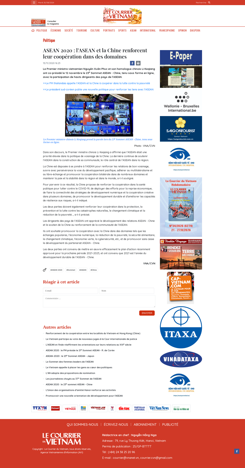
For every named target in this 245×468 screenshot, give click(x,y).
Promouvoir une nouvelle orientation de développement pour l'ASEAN (84, 395)
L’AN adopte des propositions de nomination (70, 373)
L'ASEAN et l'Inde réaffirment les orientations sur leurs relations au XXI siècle (88, 344)
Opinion (182, 30)
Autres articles (57, 327)
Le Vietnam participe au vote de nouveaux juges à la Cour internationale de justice (91, 339)
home (33, 30)
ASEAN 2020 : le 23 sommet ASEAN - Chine (69, 384)
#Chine (94, 270)
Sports (122, 30)
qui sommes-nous (82, 424)
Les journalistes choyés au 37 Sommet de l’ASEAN (73, 378)
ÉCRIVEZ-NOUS (116, 424)
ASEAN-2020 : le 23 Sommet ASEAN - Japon (70, 356)
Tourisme (81, 30)
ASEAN (133, 30)
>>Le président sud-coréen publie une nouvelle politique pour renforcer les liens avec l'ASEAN (98, 89)
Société (69, 30)
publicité (170, 424)
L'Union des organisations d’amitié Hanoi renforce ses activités (81, 390)
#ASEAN (82, 270)
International (148, 30)
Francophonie (167, 30)
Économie (56, 30)
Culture (95, 30)
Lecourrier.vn (122, 15)
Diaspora (195, 30)
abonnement (145, 424)
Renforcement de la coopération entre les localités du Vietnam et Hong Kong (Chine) (93, 333)
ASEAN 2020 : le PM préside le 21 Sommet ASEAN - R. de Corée (80, 350)
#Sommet (70, 270)
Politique (41, 30)
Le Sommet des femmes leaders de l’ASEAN (70, 361)
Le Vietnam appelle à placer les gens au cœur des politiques (79, 367)
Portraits (109, 30)
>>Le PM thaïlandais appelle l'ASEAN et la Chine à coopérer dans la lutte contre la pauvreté (96, 83)
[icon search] (209, 2)
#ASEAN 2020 (56, 270)
